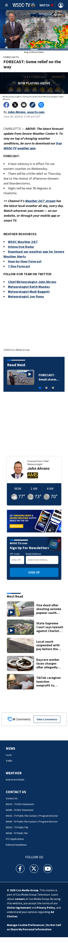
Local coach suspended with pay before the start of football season (48, 645)
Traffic (9, 760)
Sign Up (34, 572)
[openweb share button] (41, 105)
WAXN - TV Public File (17, 833)
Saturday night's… (45, 377)
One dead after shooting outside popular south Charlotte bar (48, 609)
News (10, 748)
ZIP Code (15, 553)
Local (8, 755)
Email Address (33, 553)
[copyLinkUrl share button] (32, 105)
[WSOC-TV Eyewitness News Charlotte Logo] (24, 5)
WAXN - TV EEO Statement (19, 810)
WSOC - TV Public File (17, 827)
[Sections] (6, 5)
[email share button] (24, 105)
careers (20, 899)
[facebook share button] (6, 105)
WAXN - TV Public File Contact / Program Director (32, 821)
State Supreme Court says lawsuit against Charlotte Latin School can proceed (49, 627)
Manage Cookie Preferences (25, 925)
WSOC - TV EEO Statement (20, 804)
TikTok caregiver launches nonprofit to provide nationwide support (48, 681)
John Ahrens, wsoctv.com (26, 112)
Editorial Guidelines (16, 844)
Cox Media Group (27, 890)
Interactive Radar (15, 779)
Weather (14, 773)
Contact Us (16, 791)
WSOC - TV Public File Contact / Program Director (32, 815)
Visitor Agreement (19, 907)
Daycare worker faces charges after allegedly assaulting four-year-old (47, 663)
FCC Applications (15, 839)
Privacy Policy (46, 907)
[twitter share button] (15, 105)
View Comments (47, 719)
